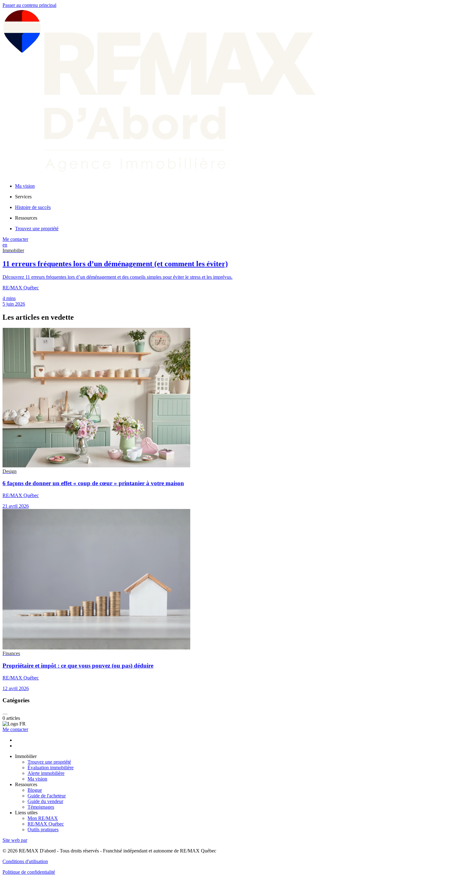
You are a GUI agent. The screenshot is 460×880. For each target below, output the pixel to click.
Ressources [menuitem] (26, 218)
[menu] (236, 197)
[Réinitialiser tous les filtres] (5, 714)
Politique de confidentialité (29, 872)
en (5, 244)
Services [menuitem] (23, 196)
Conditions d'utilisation (25, 861)
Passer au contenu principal (29, 5)
